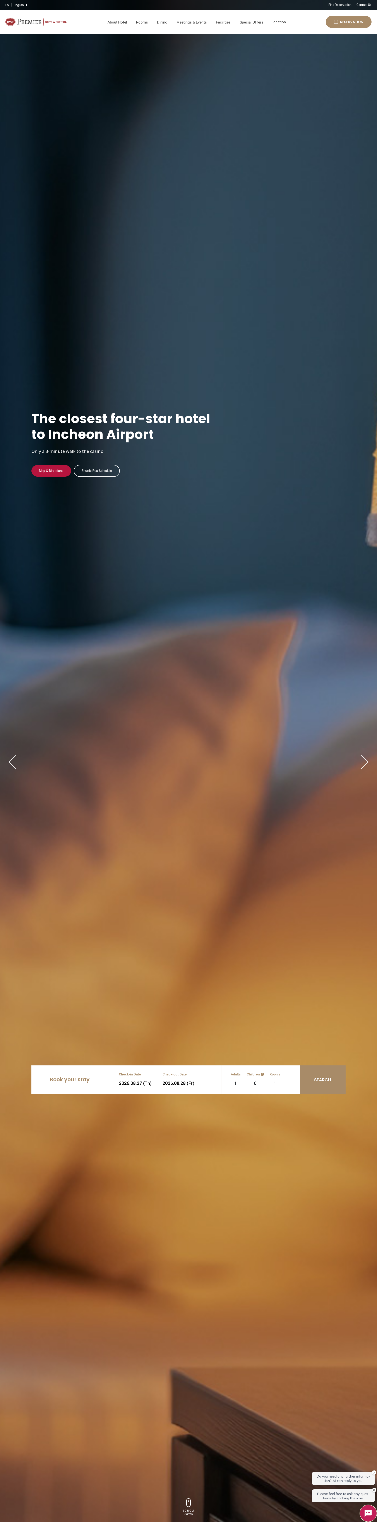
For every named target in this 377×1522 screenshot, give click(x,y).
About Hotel (117, 22)
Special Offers (251, 22)
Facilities (223, 22)
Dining (162, 22)
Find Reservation (340, 5)
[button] (12, 762)
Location (278, 22)
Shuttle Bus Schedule (97, 471)
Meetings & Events (192, 22)
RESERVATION (351, 21)
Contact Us (364, 5)
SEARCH (322, 1080)
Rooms (142, 22)
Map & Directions (51, 471)
